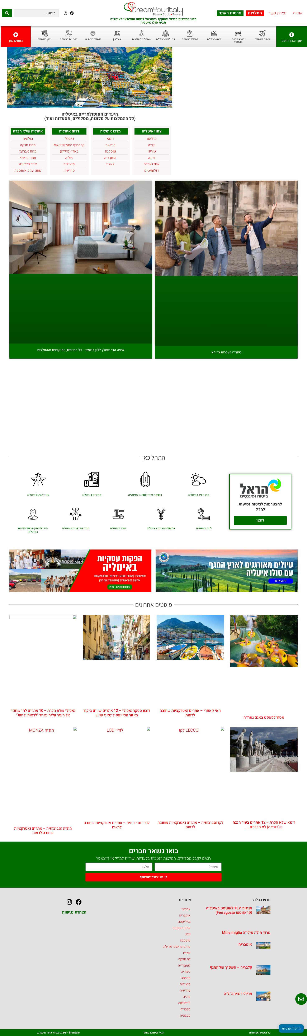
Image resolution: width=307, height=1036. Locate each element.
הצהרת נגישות (74, 912)
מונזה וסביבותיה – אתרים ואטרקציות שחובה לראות (43, 831)
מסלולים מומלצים (141, 39)
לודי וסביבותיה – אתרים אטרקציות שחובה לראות (117, 825)
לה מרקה (184, 959)
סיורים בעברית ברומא (226, 352)
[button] (167, 77)
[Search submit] (7, 13)
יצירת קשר (277, 13)
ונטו (187, 934)
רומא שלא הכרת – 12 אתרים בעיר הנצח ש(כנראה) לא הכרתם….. (264, 825)
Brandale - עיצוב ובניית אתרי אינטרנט (58, 1033)
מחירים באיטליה (91, 495)
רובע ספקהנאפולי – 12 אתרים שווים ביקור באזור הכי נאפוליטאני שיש (116, 713)
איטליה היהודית (93, 39)
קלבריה (185, 1009)
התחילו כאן (16, 41)
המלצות (255, 13)
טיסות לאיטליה (262, 39)
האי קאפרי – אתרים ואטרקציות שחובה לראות (190, 713)
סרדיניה (185, 990)
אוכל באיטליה (118, 528)
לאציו (186, 952)
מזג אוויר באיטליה (198, 495)
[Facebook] (71, 13)
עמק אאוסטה (181, 927)
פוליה (186, 996)
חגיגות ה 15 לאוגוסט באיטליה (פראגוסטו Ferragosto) (229, 910)
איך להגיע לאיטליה (38, 495)
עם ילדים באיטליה (165, 39)
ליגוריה (185, 971)
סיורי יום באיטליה (68, 39)
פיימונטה (184, 1003)
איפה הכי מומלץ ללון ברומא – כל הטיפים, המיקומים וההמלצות (80, 350)
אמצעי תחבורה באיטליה (161, 528)
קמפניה (185, 1015)
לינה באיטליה (214, 39)
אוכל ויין (117, 39)
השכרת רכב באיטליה (238, 40)
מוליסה (185, 978)
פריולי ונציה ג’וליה (238, 994)
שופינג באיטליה (190, 39)
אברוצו (185, 909)
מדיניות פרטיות (291, 1028)
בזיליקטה (184, 921)
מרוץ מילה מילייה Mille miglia (246, 932)
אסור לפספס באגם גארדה (264, 717)
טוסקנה (185, 940)
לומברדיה (184, 965)
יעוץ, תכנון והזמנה (291, 41)
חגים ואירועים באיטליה (75, 528)
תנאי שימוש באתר (153, 1033)
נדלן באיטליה (44, 39)
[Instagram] (65, 13)
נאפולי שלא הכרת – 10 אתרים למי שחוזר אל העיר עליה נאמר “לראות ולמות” (43, 713)
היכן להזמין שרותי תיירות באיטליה (33, 530)
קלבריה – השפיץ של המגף (231, 967)
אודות (298, 13)
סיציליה (185, 984)
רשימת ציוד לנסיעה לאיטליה (145, 495)
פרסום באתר (230, 13)
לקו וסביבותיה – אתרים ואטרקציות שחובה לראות (190, 825)
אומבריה (245, 944)
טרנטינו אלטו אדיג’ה (176, 946)
